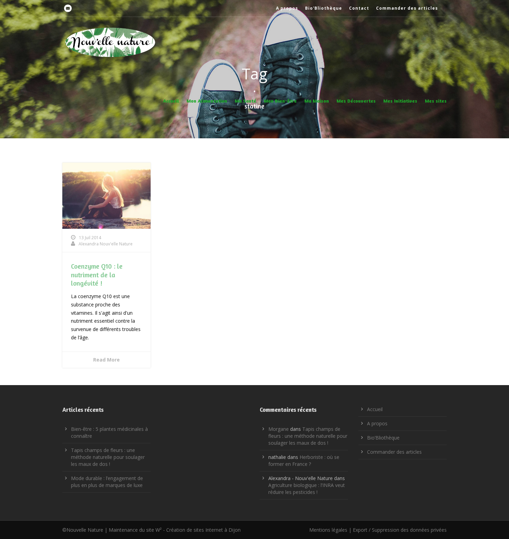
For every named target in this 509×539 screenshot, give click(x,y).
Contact (359, 8)
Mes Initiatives (400, 101)
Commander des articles (407, 8)
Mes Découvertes (356, 101)
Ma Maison (316, 101)
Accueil (171, 101)
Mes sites (436, 101)
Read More (106, 359)
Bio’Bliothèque (383, 437)
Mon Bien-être (280, 101)
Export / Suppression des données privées (400, 530)
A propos (287, 8)
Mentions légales (328, 530)
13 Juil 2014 (90, 238)
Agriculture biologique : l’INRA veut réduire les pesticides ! (306, 488)
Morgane (278, 429)
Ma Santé (245, 101)
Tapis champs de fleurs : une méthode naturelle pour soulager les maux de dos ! (108, 457)
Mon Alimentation (207, 101)
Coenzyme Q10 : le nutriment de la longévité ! (97, 274)
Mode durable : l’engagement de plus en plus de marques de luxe (107, 481)
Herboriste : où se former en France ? (303, 460)
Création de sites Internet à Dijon (203, 530)
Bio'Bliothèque (323, 8)
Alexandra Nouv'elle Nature (106, 244)
